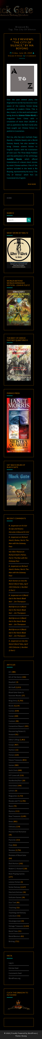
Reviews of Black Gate (17, 855)
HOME (9, 198)
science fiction (14, 882)
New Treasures (14, 816)
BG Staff (12, 687)
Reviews (12, 850)
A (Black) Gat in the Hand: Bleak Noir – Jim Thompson (18, 598)
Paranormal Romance (17, 831)
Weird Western (14, 936)
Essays (11, 745)
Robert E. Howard (16, 868)
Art (10, 672)
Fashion (12, 750)
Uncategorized (14, 921)
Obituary (12, 826)
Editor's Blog (14, 739)
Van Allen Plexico (15, 551)
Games (11, 765)
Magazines (13, 796)
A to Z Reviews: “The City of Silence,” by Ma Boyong (22, 44)
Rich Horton (13, 863)
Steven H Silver (15, 56)
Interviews (13, 785)
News (11, 821)
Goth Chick (13, 770)
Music (11, 806)
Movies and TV (14, 801)
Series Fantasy (14, 887)
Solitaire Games (15, 897)
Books (11, 706)
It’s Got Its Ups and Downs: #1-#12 (19, 528)
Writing (12, 941)
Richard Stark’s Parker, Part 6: (18, 558)
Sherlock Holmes (15, 892)
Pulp (10, 845)
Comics (11, 711)
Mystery (12, 811)
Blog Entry (13, 700)
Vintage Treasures (16, 926)
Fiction (11, 755)
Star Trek (12, 902)
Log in (11, 963)
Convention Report (16, 726)
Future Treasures (15, 760)
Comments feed (15, 973)
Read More (32, 184)
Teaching (12, 907)
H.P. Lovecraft (14, 775)
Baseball (12, 682)
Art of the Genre (15, 677)
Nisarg (24, 1036)
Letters (12, 790)
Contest (12, 721)
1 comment (31, 56)
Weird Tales (13, 931)
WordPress (32, 1033)
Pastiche (12, 840)
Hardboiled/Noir (15, 780)
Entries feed (13, 968)
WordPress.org (14, 978)
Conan (11, 716)
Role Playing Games (17, 874)
